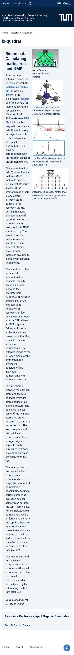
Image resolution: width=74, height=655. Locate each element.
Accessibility (36, 647)
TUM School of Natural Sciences (18, 18)
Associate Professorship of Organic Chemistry (24, 15)
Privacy (5, 647)
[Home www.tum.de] (65, 17)
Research (15, 33)
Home (5, 33)
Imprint (19, 647)
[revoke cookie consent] (67, 647)
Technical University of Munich (17, 20)
